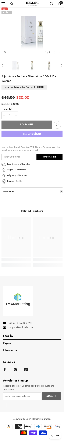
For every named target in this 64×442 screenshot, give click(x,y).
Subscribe (49, 156)
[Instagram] (15, 369)
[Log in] (51, 4)
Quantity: (6, 109)
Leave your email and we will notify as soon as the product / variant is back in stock (30, 148)
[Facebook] (4, 369)
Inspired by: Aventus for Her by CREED (24, 87)
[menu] (3, 4)
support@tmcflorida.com (21, 327)
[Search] (12, 4)
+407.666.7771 (24, 323)
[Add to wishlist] (57, 125)
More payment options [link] (32, 139)
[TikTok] (26, 369)
